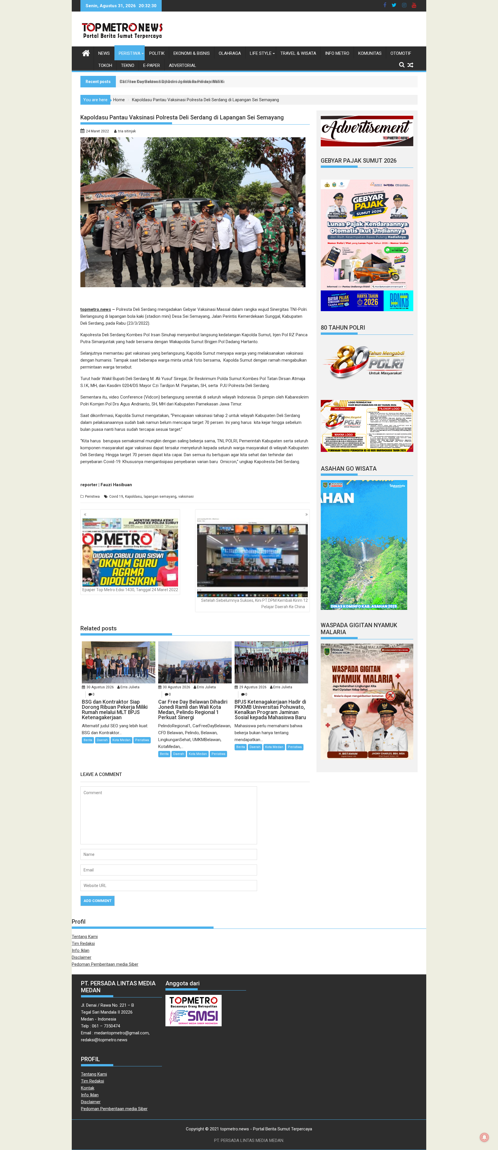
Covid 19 (116, 497)
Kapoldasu (133, 497)
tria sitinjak (127, 131)
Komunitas (370, 53)
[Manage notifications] (484, 1137)
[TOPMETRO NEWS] (86, 52)
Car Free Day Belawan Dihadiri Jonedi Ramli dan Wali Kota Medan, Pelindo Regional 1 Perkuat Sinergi (216, 81)
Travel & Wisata (298, 53)
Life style (260, 53)
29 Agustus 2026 (253, 687)
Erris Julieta (129, 687)
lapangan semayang (160, 497)
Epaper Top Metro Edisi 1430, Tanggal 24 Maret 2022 (130, 589)
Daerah (102, 740)
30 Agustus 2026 (100, 687)
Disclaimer (81, 957)
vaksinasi (186, 497)
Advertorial (182, 65)
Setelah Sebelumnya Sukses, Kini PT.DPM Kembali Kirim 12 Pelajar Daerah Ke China (254, 603)
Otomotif (401, 53)
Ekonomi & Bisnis (191, 53)
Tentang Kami (85, 936)
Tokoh (105, 65)
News (104, 53)
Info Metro (337, 53)
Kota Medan (121, 740)
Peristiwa (129, 53)
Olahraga (230, 53)
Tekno (127, 65)
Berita (88, 740)
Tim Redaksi (83, 943)
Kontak (87, 1088)
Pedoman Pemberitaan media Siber (105, 964)
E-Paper (151, 65)
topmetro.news (95, 309)
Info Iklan (80, 950)
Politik (157, 53)
